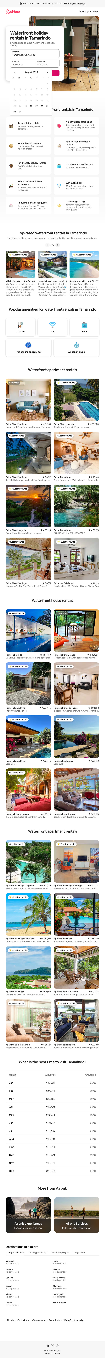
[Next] (57, 245)
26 (31, 106)
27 (36, 106)
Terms (57, 1353)
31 (20, 112)
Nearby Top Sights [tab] (60, 1252)
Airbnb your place (88, 11)
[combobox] (34, 55)
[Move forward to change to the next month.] (47, 72)
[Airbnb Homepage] (13, 11)
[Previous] (47, 245)
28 (42, 106)
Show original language (74, 3)
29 (47, 106)
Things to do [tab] (79, 1252)
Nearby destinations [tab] (15, 1252)
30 (15, 112)
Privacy (48, 1353)
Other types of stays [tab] (38, 1252)
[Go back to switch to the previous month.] (15, 72)
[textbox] (22, 64)
